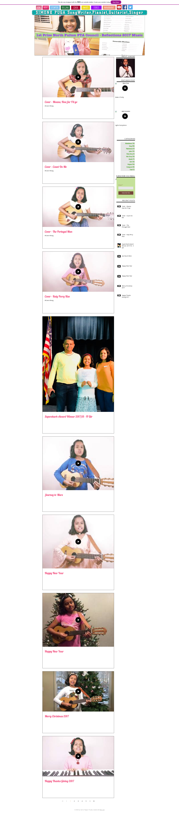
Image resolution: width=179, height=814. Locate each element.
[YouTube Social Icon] (119, 7)
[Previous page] (66, 801)
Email (120, 185)
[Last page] (94, 801)
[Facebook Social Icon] (124, 7)
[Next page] (90, 801)
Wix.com (102, 810)
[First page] (62, 801)
